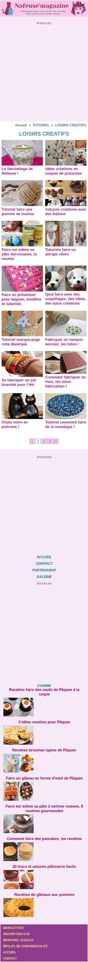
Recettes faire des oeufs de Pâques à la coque (44, 692)
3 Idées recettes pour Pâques (44, 722)
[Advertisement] (44, 69)
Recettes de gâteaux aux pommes (44, 894)
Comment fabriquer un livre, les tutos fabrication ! (65, 381)
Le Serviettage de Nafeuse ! (17, 171)
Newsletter (13, 928)
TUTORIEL (40, 125)
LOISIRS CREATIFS (70, 125)
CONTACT (44, 563)
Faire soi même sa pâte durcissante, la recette (19, 254)
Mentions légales (18, 940)
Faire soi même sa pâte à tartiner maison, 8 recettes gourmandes (44, 808)
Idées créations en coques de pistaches (63, 171)
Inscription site (16, 934)
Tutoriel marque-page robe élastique (21, 341)
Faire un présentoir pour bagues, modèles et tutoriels (21, 299)
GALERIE (44, 577)
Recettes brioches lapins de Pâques (44, 750)
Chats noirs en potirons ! (15, 424)
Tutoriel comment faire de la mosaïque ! (65, 424)
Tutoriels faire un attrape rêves (60, 252)
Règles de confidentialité (25, 946)
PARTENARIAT (44, 570)
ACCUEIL (44, 557)
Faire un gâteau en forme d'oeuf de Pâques (44, 778)
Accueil (21, 125)
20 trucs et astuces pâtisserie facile (44, 866)
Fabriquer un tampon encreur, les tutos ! (64, 341)
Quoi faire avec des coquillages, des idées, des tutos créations (65, 298)
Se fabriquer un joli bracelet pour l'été (19, 382)
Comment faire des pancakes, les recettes (44, 839)
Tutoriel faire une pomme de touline (18, 211)
